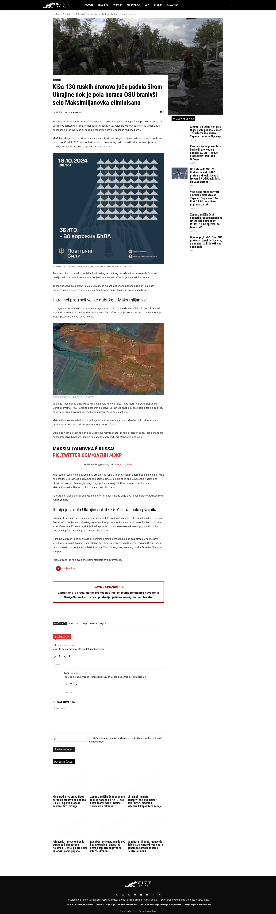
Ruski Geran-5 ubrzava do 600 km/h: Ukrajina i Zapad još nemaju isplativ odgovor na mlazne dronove (107, 846)
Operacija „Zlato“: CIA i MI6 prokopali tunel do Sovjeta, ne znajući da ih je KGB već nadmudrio (206, 242)
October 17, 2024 (123, 464)
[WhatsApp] (70, 613)
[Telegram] (85, 613)
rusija (84, 623)
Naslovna (57, 14)
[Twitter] (117, 895)
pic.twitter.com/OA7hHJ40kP (87, 455)
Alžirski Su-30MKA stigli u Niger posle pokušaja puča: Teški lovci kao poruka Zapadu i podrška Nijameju (206, 131)
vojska (103, 623)
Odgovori (57, 664)
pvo (77, 623)
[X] (63, 613)
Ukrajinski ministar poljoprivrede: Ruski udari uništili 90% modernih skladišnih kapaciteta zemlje (144, 801)
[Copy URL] (100, 613)
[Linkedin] (123, 895)
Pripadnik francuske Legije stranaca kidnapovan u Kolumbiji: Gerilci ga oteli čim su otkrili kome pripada (70, 846)
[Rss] (129, 895)
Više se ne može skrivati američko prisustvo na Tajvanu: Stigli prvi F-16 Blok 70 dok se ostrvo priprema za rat (204, 198)
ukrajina (93, 623)
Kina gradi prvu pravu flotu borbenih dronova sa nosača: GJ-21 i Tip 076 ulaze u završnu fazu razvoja (69, 801)
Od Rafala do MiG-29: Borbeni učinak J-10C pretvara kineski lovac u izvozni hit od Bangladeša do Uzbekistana (205, 175)
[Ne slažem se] (65, 656)
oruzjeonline (76, 112)
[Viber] (92, 613)
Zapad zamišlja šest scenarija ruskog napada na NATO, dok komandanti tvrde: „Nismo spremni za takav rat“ (108, 801)
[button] (230, 4)
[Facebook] (56, 613)
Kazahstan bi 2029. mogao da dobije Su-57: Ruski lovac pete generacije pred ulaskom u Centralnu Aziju (145, 846)
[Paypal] (159, 895)
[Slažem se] (55, 656)
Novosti (66, 14)
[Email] (78, 613)
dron (71, 623)
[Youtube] (147, 895)
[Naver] (135, 895)
